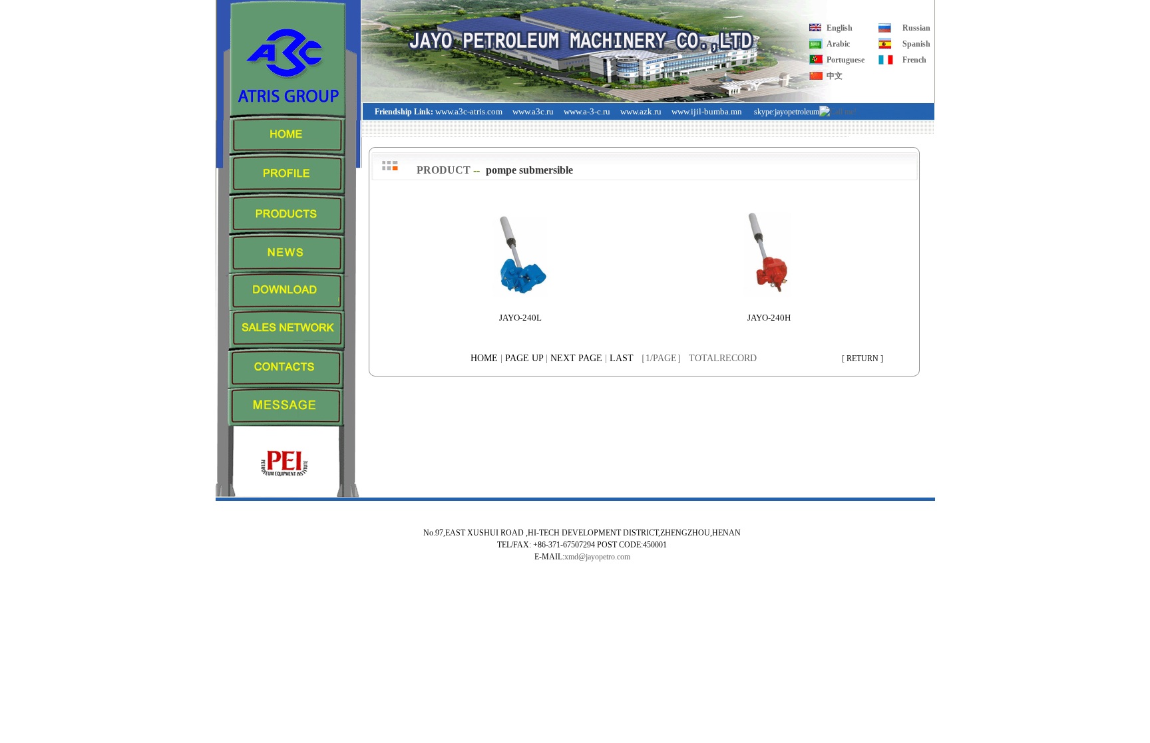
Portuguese (845, 60)
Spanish (916, 44)
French (914, 60)
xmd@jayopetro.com (597, 556)
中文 (835, 75)
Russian (916, 28)
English (840, 28)
